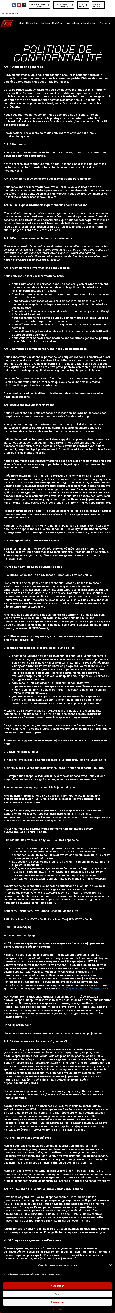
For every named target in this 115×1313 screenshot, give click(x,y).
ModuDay (57, 23)
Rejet (57, 1294)
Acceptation (57, 1285)
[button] (110, 1265)
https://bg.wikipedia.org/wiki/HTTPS (81, 988)
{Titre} (53, 1309)
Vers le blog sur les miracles (81, 23)
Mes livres (45, 23)
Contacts (105, 23)
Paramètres (57, 1302)
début (21, 23)
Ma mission (32, 23)
